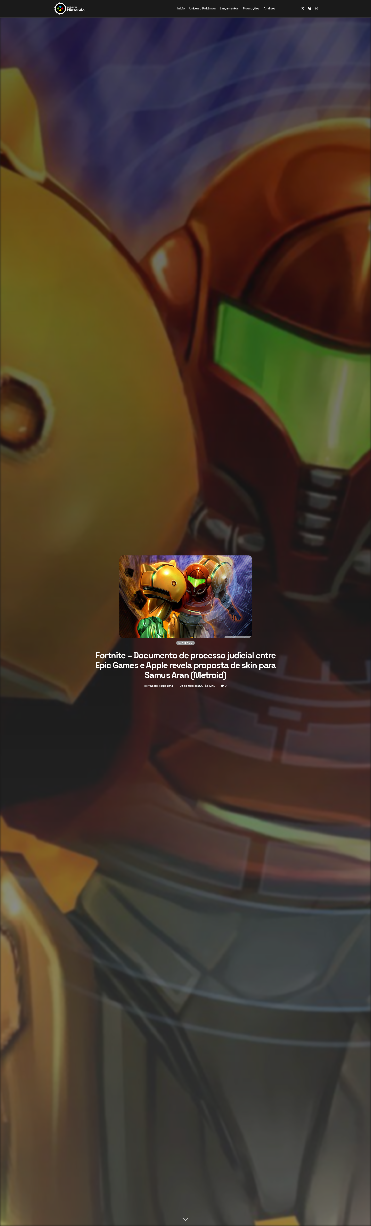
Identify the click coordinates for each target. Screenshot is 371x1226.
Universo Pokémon (202, 8)
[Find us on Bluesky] (309, 8)
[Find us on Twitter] (302, 8)
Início (181, 8)
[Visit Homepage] (81, 8)
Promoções (251, 8)
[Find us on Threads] (316, 8)
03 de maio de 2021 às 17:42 (197, 685)
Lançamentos (229, 8)
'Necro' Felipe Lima (161, 685)
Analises (269, 8)
